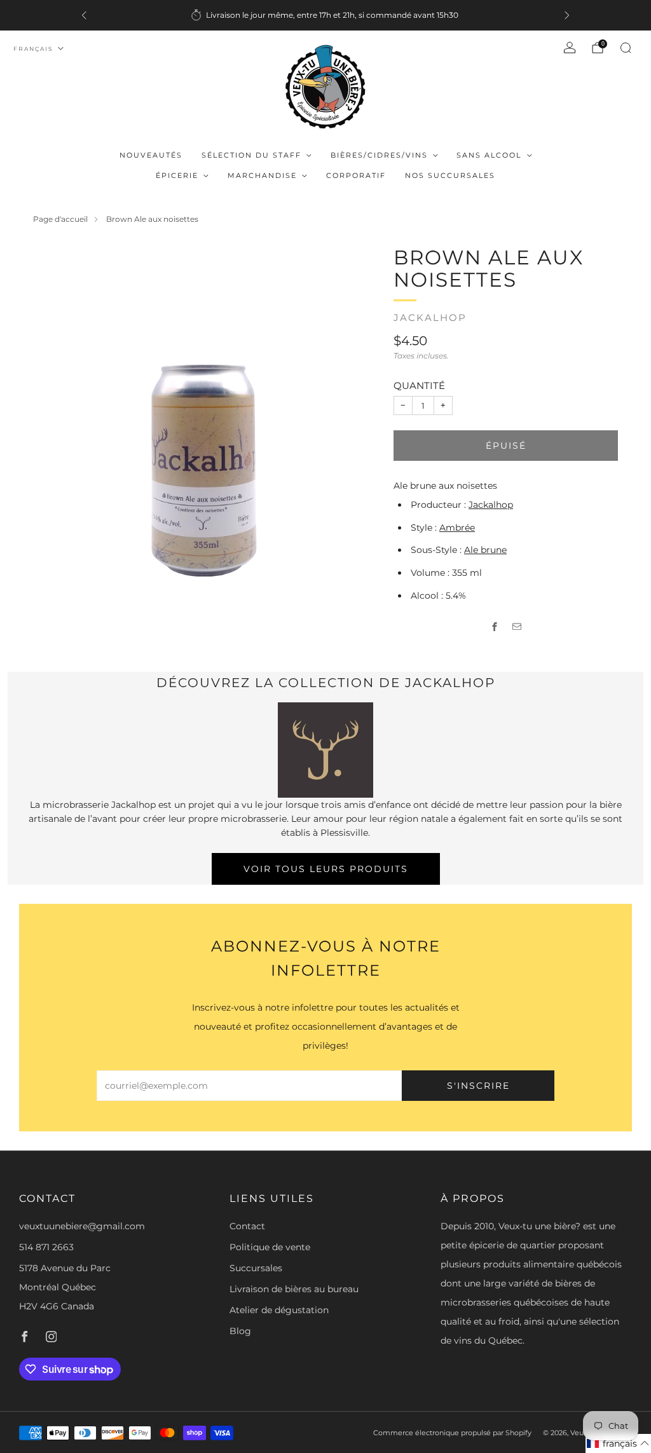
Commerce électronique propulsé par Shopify (452, 1432)
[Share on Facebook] (495, 627)
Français (33, 48)
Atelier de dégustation (279, 1310)
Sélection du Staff (251, 155)
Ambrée (457, 527)
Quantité (419, 385)
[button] (618, 1443)
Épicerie (177, 175)
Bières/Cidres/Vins (379, 155)
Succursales (256, 1268)
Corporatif (356, 175)
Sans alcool (488, 155)
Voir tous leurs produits (325, 869)
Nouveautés (151, 155)
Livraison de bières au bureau (294, 1289)
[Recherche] (625, 47)
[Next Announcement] (567, 15)
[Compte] (569, 47)
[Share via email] (517, 627)
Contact (247, 1226)
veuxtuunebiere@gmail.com (82, 1226)
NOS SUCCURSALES (450, 175)
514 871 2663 (46, 1247)
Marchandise (262, 175)
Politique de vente (270, 1247)
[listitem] (325, 15)
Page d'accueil (60, 219)
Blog (240, 1331)
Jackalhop (430, 318)
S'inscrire (478, 1085)
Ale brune (485, 550)
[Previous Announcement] (84, 15)
